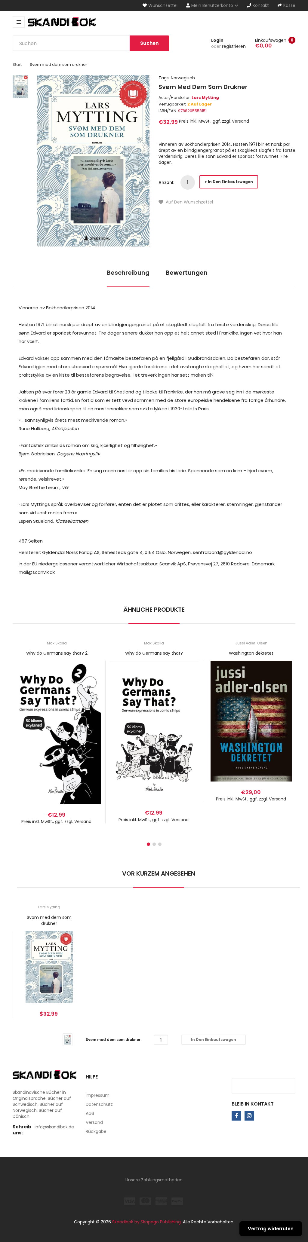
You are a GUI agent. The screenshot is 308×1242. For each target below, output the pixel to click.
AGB (90, 1113)
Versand (240, 121)
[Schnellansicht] (80, 740)
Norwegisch (183, 78)
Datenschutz (99, 1104)
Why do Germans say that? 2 (57, 653)
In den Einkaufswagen (230, 181)
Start (17, 64)
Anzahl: (166, 182)
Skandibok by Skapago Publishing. (147, 1222)
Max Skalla (57, 643)
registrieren (234, 46)
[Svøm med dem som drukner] (67, 1039)
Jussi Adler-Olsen (251, 643)
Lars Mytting (205, 97)
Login (217, 40)
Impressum (97, 1095)
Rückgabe (96, 1131)
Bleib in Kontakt (253, 1103)
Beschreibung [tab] (128, 272)
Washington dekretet (251, 653)
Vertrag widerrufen (271, 1228)
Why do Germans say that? (154, 653)
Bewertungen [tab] (187, 272)
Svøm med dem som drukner (49, 920)
